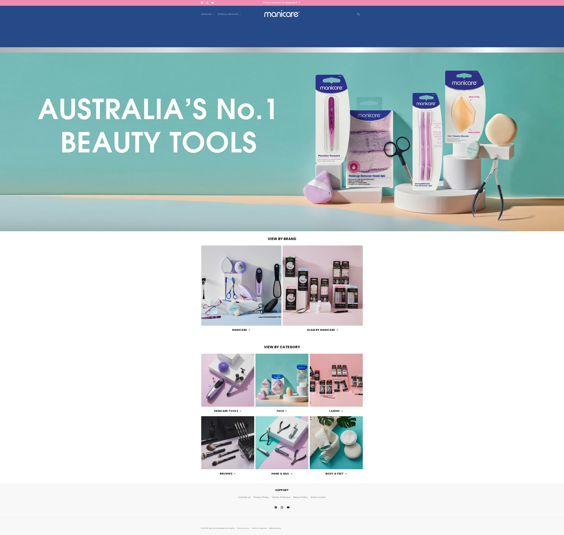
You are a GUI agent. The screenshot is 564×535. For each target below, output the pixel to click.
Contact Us (244, 497)
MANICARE (239, 330)
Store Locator (318, 497)
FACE (280, 411)
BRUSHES (226, 473)
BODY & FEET (334, 473)
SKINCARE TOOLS (226, 411)
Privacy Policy (261, 497)
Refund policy (275, 528)
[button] (207, 14)
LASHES (334, 411)
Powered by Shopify (226, 528)
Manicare (213, 528)
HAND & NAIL (280, 473)
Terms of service (259, 528)
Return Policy (300, 497)
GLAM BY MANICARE (321, 330)
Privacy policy (243, 528)
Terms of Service (281, 497)
